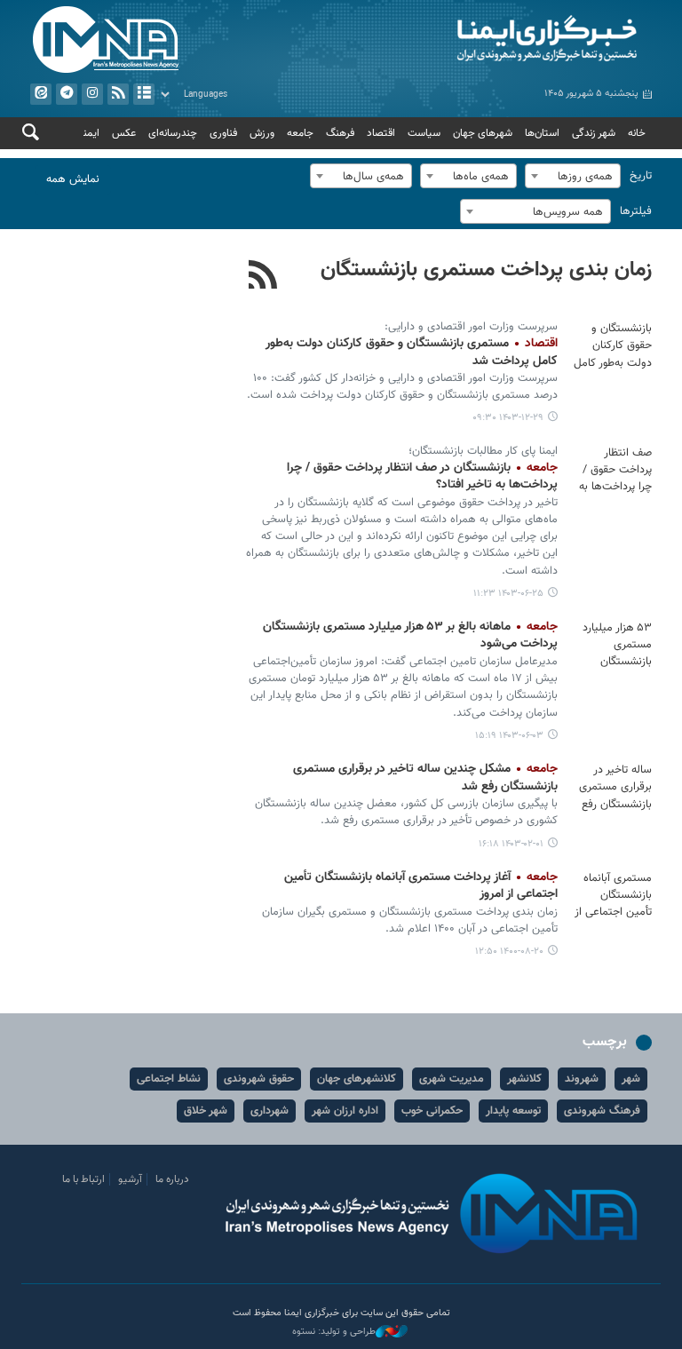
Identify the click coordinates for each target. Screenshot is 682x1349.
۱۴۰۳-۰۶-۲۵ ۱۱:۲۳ (508, 593)
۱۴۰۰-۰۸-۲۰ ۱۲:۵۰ (509, 951)
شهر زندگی (593, 133)
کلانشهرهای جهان (356, 1079)
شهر (631, 1079)
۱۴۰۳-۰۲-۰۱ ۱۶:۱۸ (511, 844)
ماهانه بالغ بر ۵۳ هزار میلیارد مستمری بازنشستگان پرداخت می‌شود (410, 636)
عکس (124, 133)
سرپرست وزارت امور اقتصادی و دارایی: (471, 327)
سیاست (424, 133)
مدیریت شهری (451, 1079)
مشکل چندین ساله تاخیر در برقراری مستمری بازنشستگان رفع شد (425, 778)
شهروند (582, 1079)
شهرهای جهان (482, 133)
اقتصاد (381, 133)
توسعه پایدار (513, 1111)
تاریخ (641, 176)
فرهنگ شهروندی (602, 1111)
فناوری (223, 133)
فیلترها (636, 211)
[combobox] (573, 175)
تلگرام (66, 94)
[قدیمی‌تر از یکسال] (612, 346)
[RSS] (263, 277)
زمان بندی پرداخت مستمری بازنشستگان (486, 270)
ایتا (41, 94)
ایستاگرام (92, 94)
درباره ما (172, 1179)
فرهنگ (340, 133)
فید (118, 94)
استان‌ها (542, 133)
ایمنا (501, 39)
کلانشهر (524, 1079)
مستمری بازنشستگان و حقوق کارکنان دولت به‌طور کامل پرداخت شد (412, 352)
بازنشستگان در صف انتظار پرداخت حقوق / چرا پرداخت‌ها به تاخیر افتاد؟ (422, 477)
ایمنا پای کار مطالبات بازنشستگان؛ (483, 451)
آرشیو (144, 94)
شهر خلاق (205, 1111)
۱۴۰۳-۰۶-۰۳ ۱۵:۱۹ (509, 735)
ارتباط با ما (83, 1179)
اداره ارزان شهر (345, 1111)
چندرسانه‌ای (172, 133)
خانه (637, 133)
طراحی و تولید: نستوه (334, 1332)
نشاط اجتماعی (169, 1079)
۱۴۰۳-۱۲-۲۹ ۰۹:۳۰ (507, 417)
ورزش (262, 133)
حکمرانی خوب (432, 1111)
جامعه (300, 133)
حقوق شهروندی (259, 1079)
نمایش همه (72, 179)
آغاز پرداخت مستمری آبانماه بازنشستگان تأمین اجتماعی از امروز (421, 886)
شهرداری (269, 1111)
